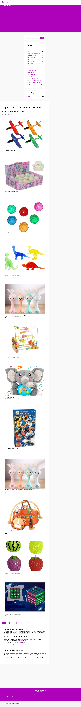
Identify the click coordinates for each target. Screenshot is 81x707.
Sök (42, 37)
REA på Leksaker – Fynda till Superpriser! (34, 78)
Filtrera (27, 96)
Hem (4, 8)
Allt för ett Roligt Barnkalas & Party (33, 47)
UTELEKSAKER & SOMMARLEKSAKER (34, 82)
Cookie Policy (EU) (71, 698)
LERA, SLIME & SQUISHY (32, 66)
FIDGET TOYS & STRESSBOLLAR (33, 53)
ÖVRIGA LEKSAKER (31, 74)
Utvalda (28, 84)
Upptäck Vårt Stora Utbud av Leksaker (34, 80)
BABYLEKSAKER (30, 49)
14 (28, 622)
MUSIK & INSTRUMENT (31, 70)
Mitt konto (5, 28)
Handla (5, 9)
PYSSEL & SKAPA (30, 76)
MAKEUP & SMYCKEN (31, 68)
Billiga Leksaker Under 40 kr (32, 51)
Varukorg (5, 29)
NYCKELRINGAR (30, 72)
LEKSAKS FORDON (31, 57)
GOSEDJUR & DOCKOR (31, 55)
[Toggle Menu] (3, 6)
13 (25, 622)
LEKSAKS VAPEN (30, 59)
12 (21, 622)
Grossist (5, 30)
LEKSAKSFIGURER (30, 61)
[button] (2, 1)
